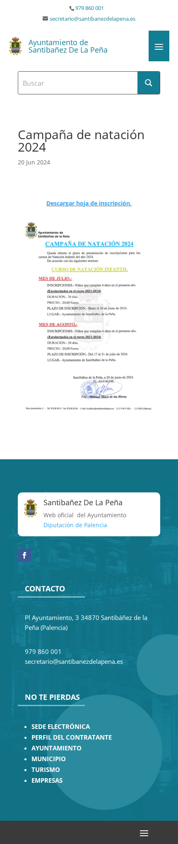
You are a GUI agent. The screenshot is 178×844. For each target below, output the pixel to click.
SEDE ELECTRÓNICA (60, 726)
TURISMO (45, 769)
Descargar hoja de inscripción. (89, 203)
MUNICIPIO (48, 759)
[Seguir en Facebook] (24, 555)
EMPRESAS (47, 780)
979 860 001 (89, 8)
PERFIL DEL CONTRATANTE (71, 737)
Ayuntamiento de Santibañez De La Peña (68, 46)
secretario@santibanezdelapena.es (92, 18)
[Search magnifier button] (148, 83)
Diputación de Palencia (75, 525)
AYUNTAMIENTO (56, 748)
